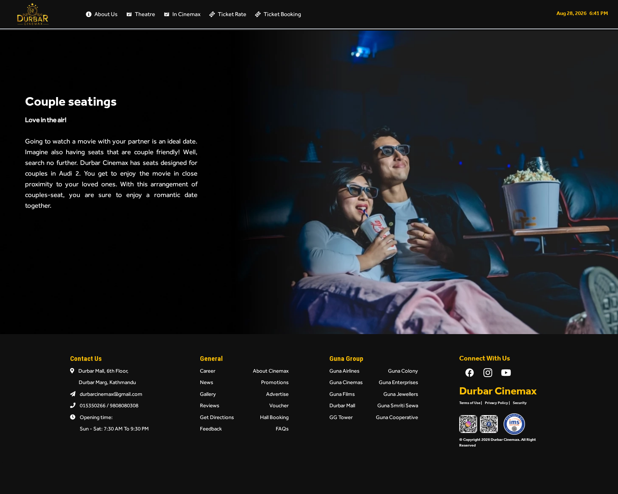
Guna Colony (403, 371)
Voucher (279, 405)
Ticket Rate (232, 14)
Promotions (275, 382)
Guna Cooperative (397, 417)
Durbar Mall (342, 405)
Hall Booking (274, 417)
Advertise (277, 394)
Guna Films (342, 394)
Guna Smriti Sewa (397, 405)
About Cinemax (271, 371)
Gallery (208, 394)
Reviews (209, 405)
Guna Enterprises (398, 382)
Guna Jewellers (400, 394)
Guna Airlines (344, 371)
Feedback (211, 428)
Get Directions (217, 417)
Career (207, 371)
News (206, 382)
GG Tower (341, 417)
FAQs (282, 428)
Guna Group (346, 358)
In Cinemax (186, 14)
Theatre (145, 14)
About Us (106, 14)
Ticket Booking (282, 14)
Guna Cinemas (346, 382)
